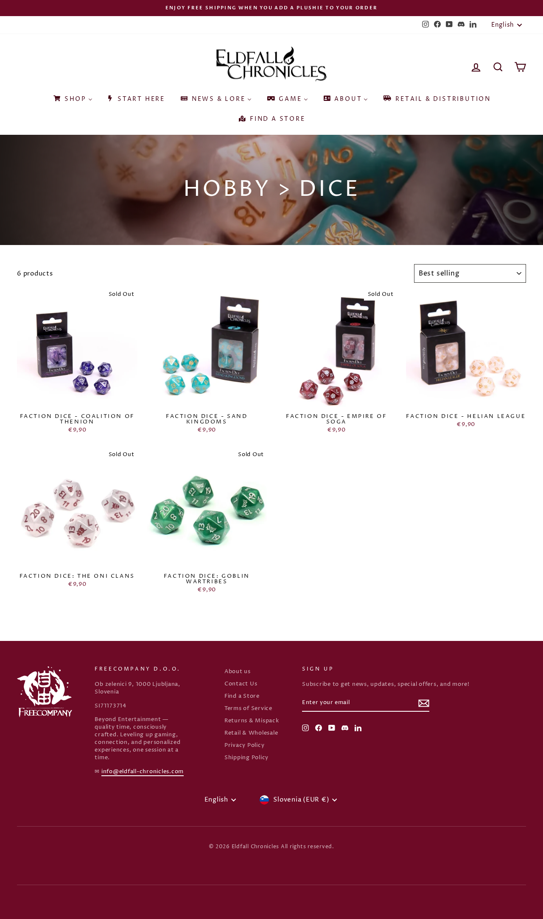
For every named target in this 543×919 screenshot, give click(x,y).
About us (237, 671)
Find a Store (242, 696)
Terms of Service (248, 708)
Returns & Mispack (251, 720)
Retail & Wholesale (251, 733)
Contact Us (241, 684)
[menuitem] (72, 96)
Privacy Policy (244, 745)
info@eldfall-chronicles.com (142, 771)
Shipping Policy (246, 757)
